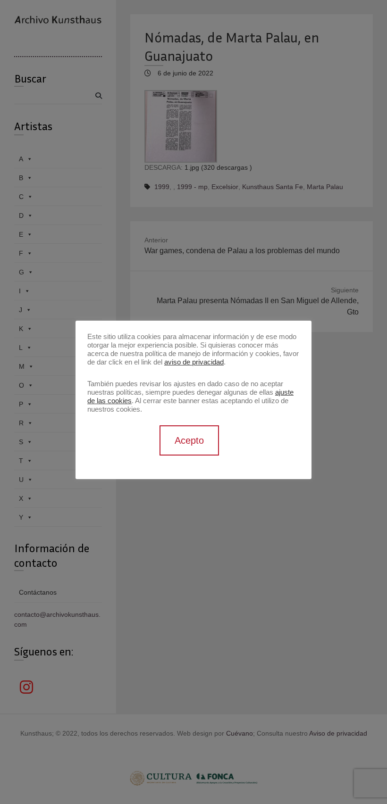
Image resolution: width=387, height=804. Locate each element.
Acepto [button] (189, 440)
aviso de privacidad (194, 362)
